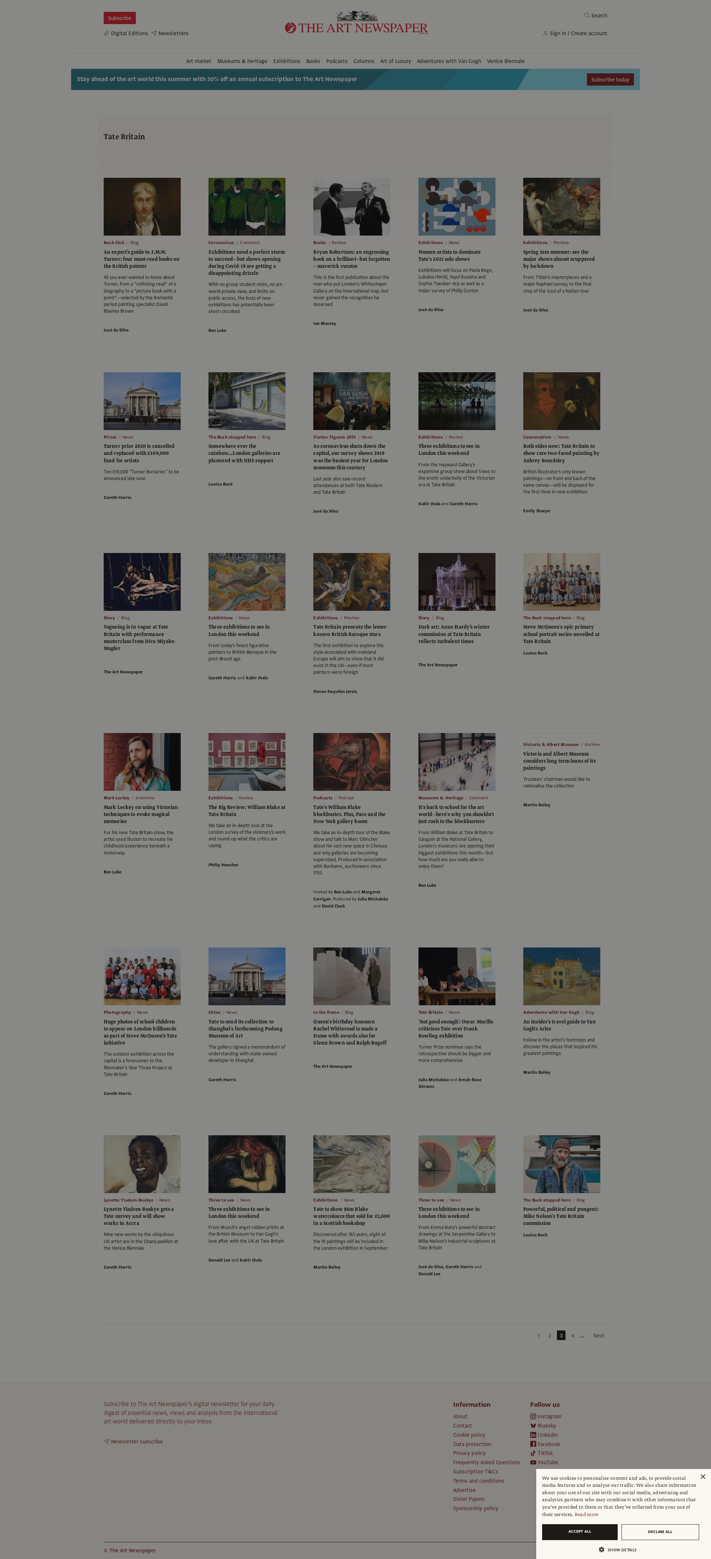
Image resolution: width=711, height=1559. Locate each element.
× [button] (702, 1477)
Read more (587, 1514)
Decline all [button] (660, 1532)
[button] (620, 1549)
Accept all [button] (579, 1531)
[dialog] (623, 1514)
